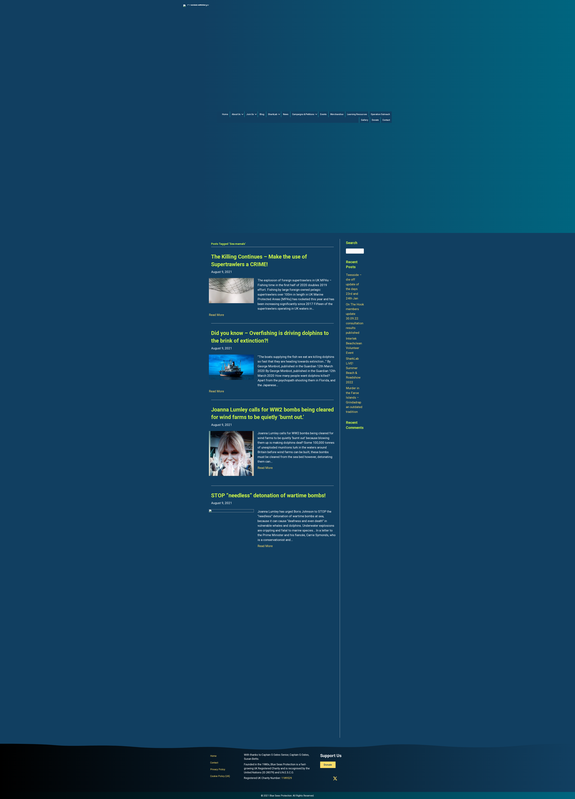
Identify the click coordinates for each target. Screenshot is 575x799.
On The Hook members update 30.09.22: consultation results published (355, 318)
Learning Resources (357, 114)
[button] (242, 114)
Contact (386, 120)
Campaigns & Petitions (303, 114)
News (285, 114)
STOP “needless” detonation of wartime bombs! (268, 495)
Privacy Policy (217, 769)
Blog (262, 114)
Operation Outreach (380, 114)
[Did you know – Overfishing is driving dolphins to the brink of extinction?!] (231, 367)
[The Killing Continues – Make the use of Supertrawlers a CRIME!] (231, 290)
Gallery (364, 120)
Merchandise (336, 114)
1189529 (286, 778)
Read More (216, 315)
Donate (375, 120)
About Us (236, 114)
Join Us (250, 114)
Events (323, 114)
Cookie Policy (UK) (220, 776)
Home (225, 114)
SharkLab (272, 114)
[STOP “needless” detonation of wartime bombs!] (231, 621)
